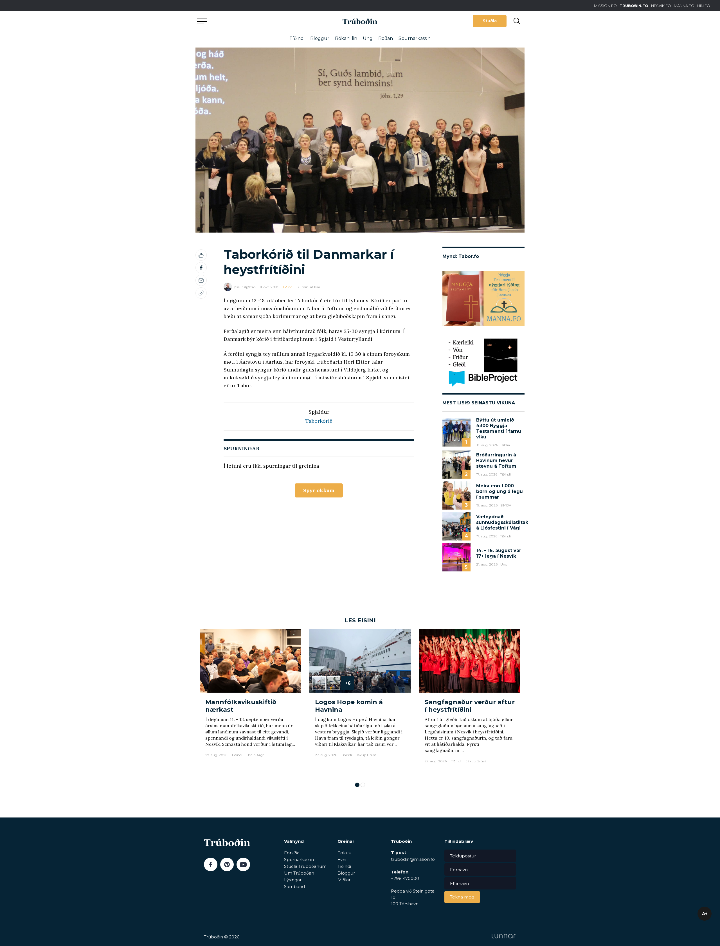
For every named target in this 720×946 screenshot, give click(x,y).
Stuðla (490, 20)
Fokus (344, 852)
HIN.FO (703, 5)
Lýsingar (293, 879)
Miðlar (344, 879)
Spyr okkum (318, 490)
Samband (294, 886)
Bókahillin (346, 38)
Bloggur (319, 38)
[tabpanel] (250, 702)
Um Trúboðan (299, 873)
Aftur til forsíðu (248, 21)
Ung (368, 38)
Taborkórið (318, 421)
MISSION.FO (605, 5)
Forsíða (292, 852)
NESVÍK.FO (661, 5)
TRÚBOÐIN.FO (634, 5)
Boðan (385, 38)
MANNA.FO (684, 5)
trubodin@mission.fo (413, 859)
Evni (342, 859)
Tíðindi (297, 38)
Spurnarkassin (415, 38)
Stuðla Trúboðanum (305, 866)
